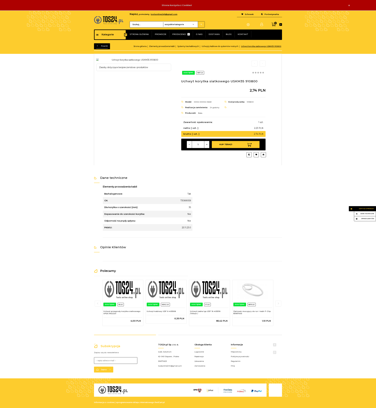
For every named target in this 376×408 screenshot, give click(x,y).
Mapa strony (236, 352)
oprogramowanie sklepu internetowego (135, 402)
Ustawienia (199, 361)
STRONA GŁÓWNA (139, 34)
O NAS (199, 34)
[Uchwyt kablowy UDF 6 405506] (166, 290)
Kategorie (108, 34)
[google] (274, 352)
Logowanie (199, 352)
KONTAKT (243, 34)
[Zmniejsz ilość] (189, 144)
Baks (200, 113)
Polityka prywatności (240, 356)
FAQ (233, 366)
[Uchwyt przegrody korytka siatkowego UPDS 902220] (123, 290)
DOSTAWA (214, 34)
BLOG (229, 34)
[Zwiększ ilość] (206, 144)
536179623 (162, 361)
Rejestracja (199, 356)
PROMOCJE (160, 34)
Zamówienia (199, 366)
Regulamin (235, 361)
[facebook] (274, 344)
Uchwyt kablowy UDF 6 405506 (161, 311)
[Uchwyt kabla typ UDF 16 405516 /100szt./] (209, 290)
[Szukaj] (201, 24)
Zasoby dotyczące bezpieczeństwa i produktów (123, 67)
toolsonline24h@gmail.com (164, 14)
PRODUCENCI (179, 34)
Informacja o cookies (104, 402)
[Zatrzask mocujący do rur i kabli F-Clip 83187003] (253, 290)
